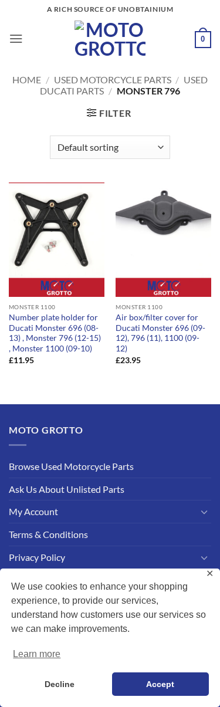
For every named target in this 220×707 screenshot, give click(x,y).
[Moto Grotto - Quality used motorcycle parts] (110, 38)
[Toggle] (204, 512)
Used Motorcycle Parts (112, 79)
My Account (33, 511)
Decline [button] (60, 684)
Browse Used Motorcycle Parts (71, 466)
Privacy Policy (37, 557)
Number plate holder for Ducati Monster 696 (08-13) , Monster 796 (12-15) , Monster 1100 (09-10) (55, 333)
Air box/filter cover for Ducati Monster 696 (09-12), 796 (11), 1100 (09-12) (160, 333)
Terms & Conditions (48, 534)
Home (26, 79)
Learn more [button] (36, 654)
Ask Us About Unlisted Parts (66, 489)
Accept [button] (160, 684)
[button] (16, 38)
